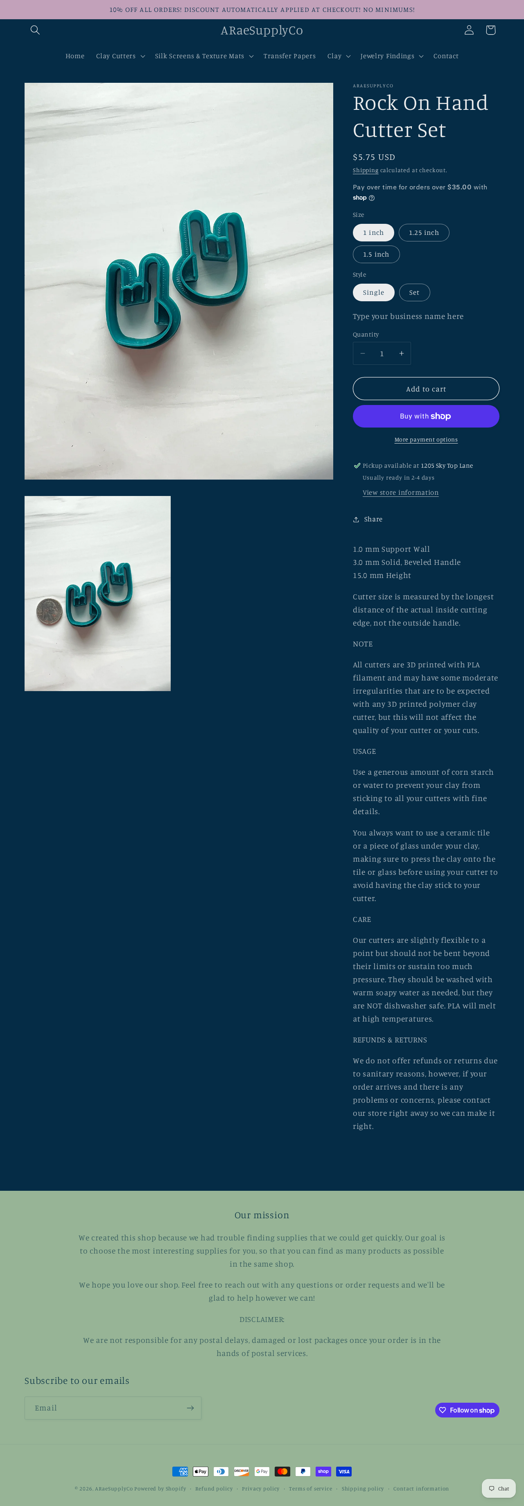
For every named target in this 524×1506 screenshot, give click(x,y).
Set (414, 292)
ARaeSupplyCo (114, 1488)
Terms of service (310, 1488)
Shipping (366, 169)
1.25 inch (424, 232)
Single (373, 292)
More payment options (426, 439)
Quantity (366, 334)
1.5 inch (376, 254)
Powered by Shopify (160, 1488)
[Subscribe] (190, 1408)
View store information (401, 492)
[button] (35, 30)
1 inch (373, 232)
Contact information (421, 1488)
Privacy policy (261, 1488)
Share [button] (373, 519)
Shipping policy (363, 1488)
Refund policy (214, 1488)
